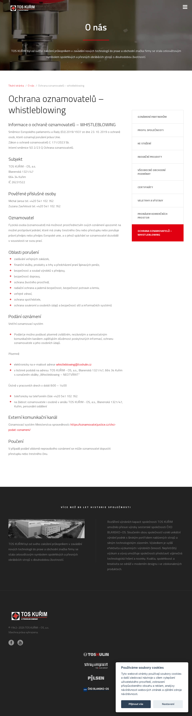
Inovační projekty (150, 157)
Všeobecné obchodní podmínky (152, 172)
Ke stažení (144, 143)
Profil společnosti (151, 130)
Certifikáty (145, 187)
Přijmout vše (136, 703)
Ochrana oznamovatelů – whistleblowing (155, 233)
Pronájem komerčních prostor (152, 215)
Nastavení (168, 703)
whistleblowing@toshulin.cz (74, 364)
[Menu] (185, 7)
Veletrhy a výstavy (150, 200)
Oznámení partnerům (152, 117)
